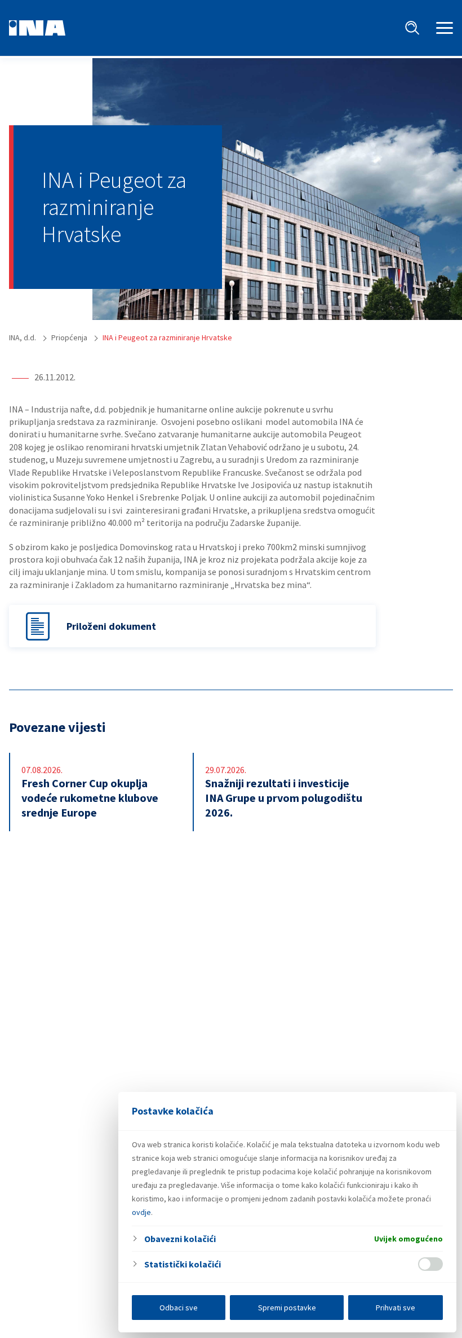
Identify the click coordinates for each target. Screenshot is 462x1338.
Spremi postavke (287, 1307)
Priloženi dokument (111, 626)
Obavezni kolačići (180, 1238)
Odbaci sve (178, 1307)
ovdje (141, 1212)
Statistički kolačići (182, 1264)
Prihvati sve (395, 1307)
